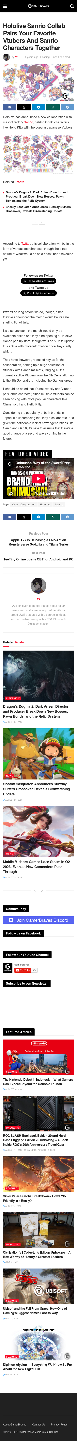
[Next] (42, 222)
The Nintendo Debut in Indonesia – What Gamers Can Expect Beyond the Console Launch (38, 1081)
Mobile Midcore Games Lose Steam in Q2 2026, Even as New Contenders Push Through (36, 866)
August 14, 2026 (14, 1089)
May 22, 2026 (11, 1318)
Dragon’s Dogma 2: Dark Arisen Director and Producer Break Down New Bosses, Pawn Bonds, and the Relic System (37, 196)
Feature (11, 1071)
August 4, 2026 (13, 1206)
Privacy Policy (59, 1424)
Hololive (45, 504)
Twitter (25, 243)
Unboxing (12, 1127)
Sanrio (28, 122)
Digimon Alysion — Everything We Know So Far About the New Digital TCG (37, 1366)
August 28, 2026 (14, 799)
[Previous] (35, 222)
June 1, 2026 (11, 1262)
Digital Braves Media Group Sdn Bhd (38, 1431)
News (9, 775)
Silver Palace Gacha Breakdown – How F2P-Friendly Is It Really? (34, 1198)
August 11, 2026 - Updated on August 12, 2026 (30, 1150)
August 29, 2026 (14, 722)
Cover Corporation (24, 504)
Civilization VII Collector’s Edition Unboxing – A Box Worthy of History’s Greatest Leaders (36, 1254)
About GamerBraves (14, 1424)
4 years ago (31, 57)
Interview (13, 698)
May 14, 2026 (11, 1374)
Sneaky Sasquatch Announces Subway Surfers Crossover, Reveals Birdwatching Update (38, 209)
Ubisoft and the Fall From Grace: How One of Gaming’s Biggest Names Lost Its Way (35, 1310)
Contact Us (38, 1424)
